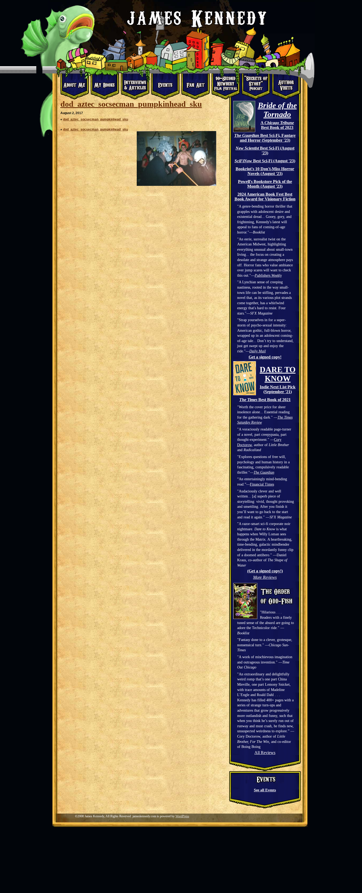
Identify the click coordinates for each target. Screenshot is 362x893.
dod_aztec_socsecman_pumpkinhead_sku (131, 104)
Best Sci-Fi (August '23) (265, 150)
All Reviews (264, 752)
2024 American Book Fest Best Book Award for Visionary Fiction (265, 196)
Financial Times (262, 484)
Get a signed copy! (265, 357)
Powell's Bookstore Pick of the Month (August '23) (265, 184)
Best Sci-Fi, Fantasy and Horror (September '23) (265, 137)
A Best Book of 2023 (277, 125)
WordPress (182, 816)
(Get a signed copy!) (265, 571)
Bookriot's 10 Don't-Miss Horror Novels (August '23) (265, 171)
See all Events (265, 790)
